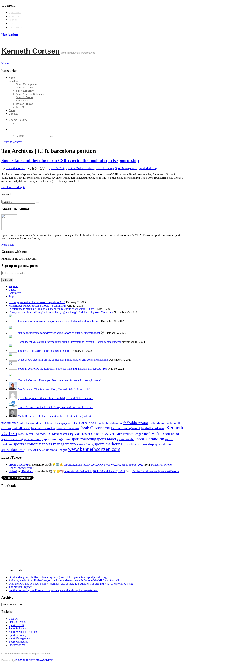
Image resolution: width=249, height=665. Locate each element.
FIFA (98, 423)
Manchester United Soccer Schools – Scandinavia (37, 305)
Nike (119, 434)
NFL (112, 434)
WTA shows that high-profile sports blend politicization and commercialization (63, 359)
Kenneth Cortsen (30, 51)
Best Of (20, 107)
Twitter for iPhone (161, 464)
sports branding (150, 438)
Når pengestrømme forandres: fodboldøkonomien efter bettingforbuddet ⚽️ (61, 332)
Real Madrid (153, 434)
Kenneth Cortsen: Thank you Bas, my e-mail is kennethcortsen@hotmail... (60, 380)
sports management (58, 444)
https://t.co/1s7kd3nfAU (78, 471)
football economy (95, 428)
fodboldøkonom (112, 423)
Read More (7, 244)
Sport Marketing (25, 87)
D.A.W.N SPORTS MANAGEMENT (34, 660)
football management (125, 428)
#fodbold (22, 464)
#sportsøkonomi (73, 464)
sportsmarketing (84, 444)
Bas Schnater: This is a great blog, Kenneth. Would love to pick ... (56, 389)
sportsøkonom (164, 444)
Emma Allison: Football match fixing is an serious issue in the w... (55, 407)
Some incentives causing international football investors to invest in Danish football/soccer (69, 341)
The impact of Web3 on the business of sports (44, 350)
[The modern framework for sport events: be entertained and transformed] (13, 321)
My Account (14, 16)
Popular (13, 286)
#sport (12, 464)
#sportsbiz (8, 423)
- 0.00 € (18, 119)
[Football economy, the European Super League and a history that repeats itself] (13, 368)
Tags (11, 296)
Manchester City (62, 434)
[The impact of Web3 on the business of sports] (13, 350)
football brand (21, 428)
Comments (15, 292)
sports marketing (108, 444)
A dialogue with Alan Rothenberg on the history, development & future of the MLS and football (64, 580)
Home (12, 77)
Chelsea (49, 423)
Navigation (9, 34)
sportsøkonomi (12, 450)
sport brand (171, 434)
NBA (104, 434)
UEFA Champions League (50, 450)
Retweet (20, 467)
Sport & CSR (23, 100)
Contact (13, 113)
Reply (12, 467)
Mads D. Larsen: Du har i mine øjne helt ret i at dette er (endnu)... (55, 416)
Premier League (133, 434)
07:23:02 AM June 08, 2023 (127, 464)
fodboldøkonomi (135, 423)
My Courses (15, 12)
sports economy (27, 443)
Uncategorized (17, 644)
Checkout (13, 20)
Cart (11, 23)
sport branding (12, 439)
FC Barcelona (84, 423)
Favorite (30, 467)
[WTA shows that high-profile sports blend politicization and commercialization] (13, 359)
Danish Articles (24, 103)
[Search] (51, 136)
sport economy (33, 439)
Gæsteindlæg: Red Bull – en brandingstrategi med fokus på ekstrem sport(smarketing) (58, 577)
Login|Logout (15, 27)
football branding (44, 428)
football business (68, 428)
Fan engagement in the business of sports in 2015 (37, 302)
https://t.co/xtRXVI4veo (96, 464)
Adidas (21, 423)
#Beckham (27, 471)
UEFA (28, 450)
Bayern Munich (35, 423)
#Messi (13, 471)
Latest (12, 289)
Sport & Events (24, 97)
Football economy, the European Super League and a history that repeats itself (62, 368)
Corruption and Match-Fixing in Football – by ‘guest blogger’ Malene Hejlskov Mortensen (61, 312)
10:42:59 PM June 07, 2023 (109, 471)
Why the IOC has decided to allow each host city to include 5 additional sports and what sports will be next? (71, 583)
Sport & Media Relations (30, 94)
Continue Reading (11, 187)
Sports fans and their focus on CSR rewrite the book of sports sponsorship (70, 160)
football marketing (153, 428)
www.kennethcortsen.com (94, 449)
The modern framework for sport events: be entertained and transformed (59, 321)
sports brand (106, 439)
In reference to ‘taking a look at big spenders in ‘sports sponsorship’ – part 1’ (52, 308)
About (12, 110)
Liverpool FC (42, 434)
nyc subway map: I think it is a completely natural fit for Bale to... (55, 398)
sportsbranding (126, 439)
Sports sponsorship (138, 444)
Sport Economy (25, 90)
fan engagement (64, 423)
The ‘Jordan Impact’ (20, 587)
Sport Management (27, 84)
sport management (57, 439)
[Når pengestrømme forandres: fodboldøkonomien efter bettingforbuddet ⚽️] (13, 332)
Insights (13, 80)
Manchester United (87, 434)
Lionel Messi (25, 434)
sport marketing (84, 439)
